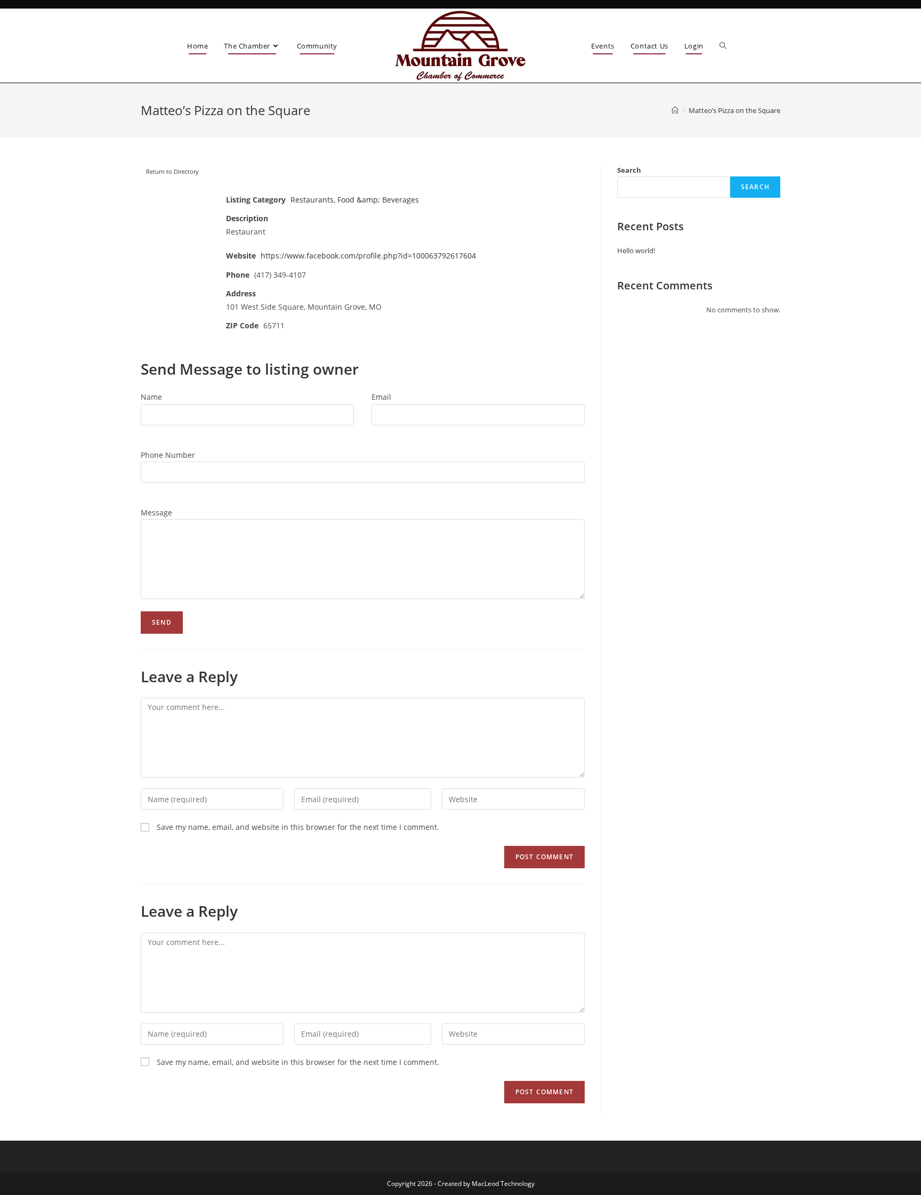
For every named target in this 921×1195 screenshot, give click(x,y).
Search (629, 170)
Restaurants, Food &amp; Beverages (354, 200)
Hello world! (636, 250)
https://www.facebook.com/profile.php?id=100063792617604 (368, 256)
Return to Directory (172, 171)
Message (156, 512)
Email (381, 397)
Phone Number (168, 455)
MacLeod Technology (503, 1183)
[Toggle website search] (723, 46)
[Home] (675, 110)
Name (151, 397)
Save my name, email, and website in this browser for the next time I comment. (298, 827)
